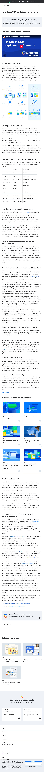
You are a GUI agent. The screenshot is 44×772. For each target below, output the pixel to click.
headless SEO (8, 509)
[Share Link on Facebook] (7, 624)
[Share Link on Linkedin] (5, 624)
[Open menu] (41, 5)
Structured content (35, 276)
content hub (5, 349)
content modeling (30, 557)
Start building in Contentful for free (16, 606)
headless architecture (13, 226)
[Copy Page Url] (2, 624)
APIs (28, 212)
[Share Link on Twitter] (10, 624)
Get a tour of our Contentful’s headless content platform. (16, 603)
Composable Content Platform (17, 536)
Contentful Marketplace (27, 563)
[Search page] (38, 5)
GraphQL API (19, 551)
